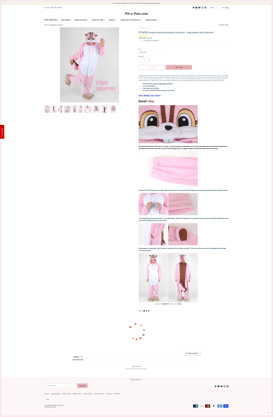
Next (226, 25)
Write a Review (193, 353)
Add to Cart (151, 67)
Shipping (141, 40)
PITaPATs (141, 28)
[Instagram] (202, 8)
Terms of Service (99, 394)
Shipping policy (55, 394)
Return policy (67, 394)
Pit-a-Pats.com (136, 13)
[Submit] (55, 7)
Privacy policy (87, 394)
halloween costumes (56, 25)
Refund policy (77, 394)
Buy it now (179, 67)
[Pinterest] (205, 8)
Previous (221, 25)
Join (51, 8)
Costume (148, 28)
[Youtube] (199, 8)
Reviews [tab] (76, 357)
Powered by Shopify (50, 407)
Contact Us (117, 394)
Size (140, 49)
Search (47, 394)
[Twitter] (193, 8)
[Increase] (148, 60)
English (212, 7)
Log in (47, 8)
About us (109, 394)
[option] (47, 109)
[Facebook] (196, 8)
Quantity (141, 56)
